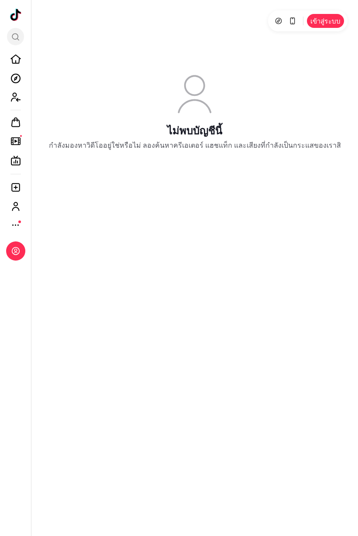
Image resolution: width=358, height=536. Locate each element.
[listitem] (15, 59)
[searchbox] (15, 36)
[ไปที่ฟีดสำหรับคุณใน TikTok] (15, 15)
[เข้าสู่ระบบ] (15, 251)
